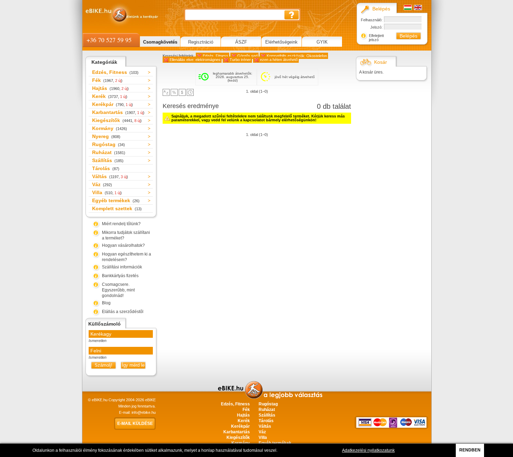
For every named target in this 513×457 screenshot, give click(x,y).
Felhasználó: (371, 20)
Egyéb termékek (116, 200)
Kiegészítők (117, 120)
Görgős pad (247, 56)
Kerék (109, 96)
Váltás (110, 176)
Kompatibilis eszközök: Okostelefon (297, 56)
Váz (102, 184)
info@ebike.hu (144, 412)
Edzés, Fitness (115, 72)
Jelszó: (376, 27)
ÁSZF (241, 42)
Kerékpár (112, 104)
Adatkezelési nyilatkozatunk (368, 450)
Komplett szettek (117, 208)
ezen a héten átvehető (279, 60)
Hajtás (110, 88)
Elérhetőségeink (281, 42)
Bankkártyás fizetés (120, 275)
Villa (107, 192)
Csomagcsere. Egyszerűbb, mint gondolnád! (118, 290)
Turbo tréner (240, 60)
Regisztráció (200, 42)
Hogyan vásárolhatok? (123, 245)
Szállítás (108, 160)
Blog (106, 302)
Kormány (109, 128)
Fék (107, 80)
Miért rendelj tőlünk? (121, 223)
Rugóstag (108, 144)
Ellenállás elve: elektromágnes (195, 60)
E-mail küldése (135, 423)
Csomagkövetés (160, 42)
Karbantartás (118, 112)
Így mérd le (133, 365)
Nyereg (106, 136)
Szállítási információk (122, 267)
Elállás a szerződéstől (122, 311)
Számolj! (103, 365)
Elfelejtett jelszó (376, 37)
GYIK (322, 42)
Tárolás (105, 168)
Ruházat (108, 152)
